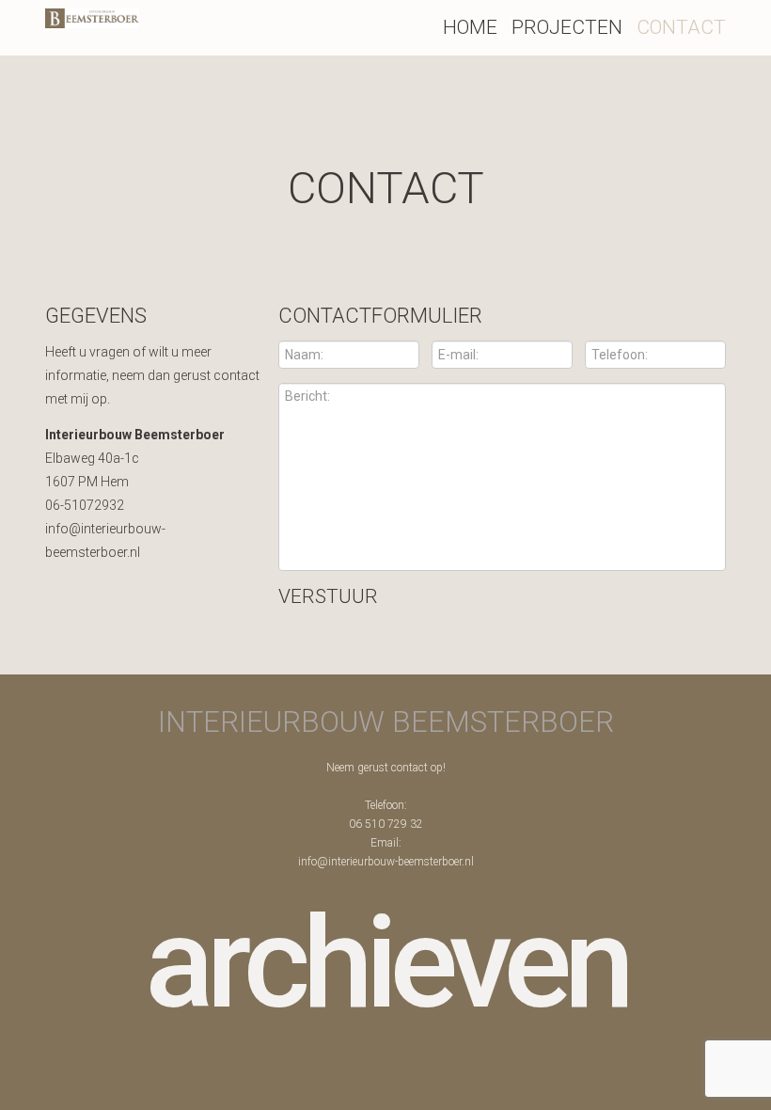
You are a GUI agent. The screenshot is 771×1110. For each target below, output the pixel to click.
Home (470, 27)
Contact (681, 27)
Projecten (566, 27)
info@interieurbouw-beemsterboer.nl (386, 861)
